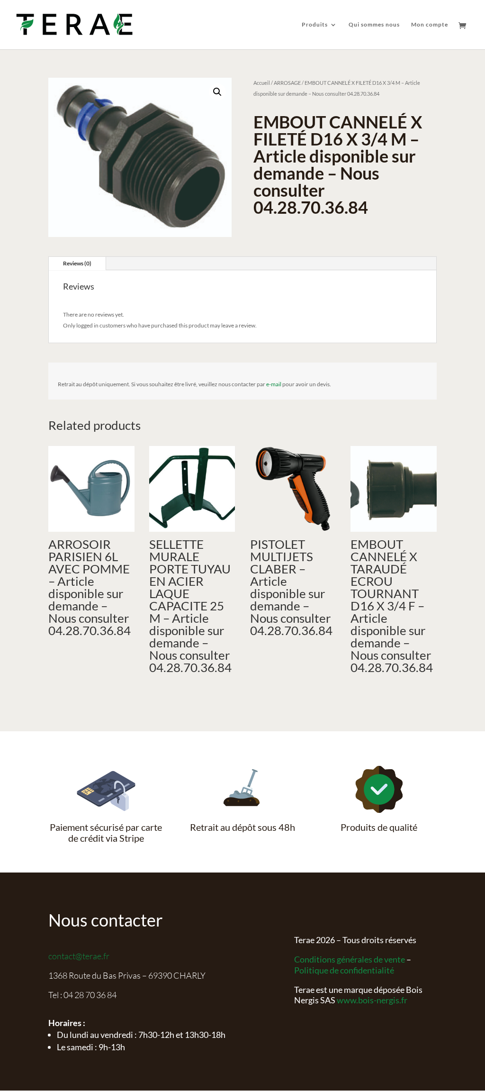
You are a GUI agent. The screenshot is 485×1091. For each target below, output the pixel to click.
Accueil (261, 83)
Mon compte (429, 24)
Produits (315, 24)
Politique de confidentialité (344, 970)
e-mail (273, 384)
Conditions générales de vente (349, 959)
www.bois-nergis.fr (372, 1000)
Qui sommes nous (374, 24)
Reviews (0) (77, 263)
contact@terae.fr (78, 956)
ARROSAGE (287, 83)
